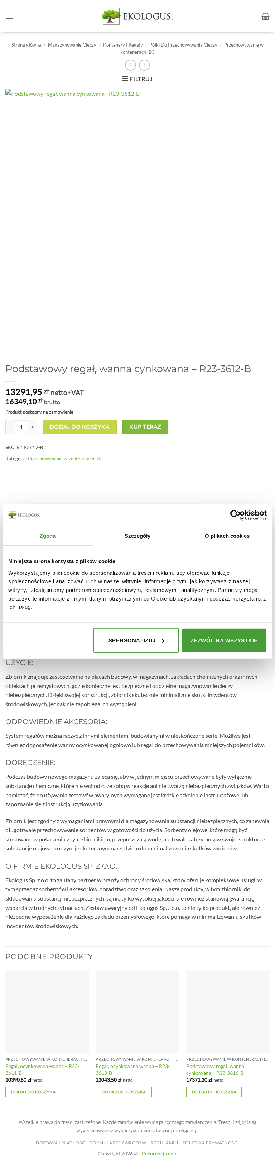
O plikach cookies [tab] (227, 536)
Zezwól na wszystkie (224, 640)
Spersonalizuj (132, 640)
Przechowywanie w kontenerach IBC (65, 458)
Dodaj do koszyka (80, 426)
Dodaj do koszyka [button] (33, 1092)
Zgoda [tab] (48, 536)
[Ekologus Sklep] (137, 16)
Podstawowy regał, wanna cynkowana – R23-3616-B (215, 1069)
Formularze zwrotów (118, 1142)
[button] (9, 16)
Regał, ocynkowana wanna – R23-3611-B (42, 1069)
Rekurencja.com (160, 1153)
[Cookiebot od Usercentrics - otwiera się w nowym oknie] (235, 515)
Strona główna (26, 45)
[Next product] (130, 65)
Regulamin (164, 1142)
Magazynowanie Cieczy (72, 45)
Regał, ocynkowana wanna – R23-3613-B (133, 1069)
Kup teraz (145, 426)
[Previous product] (144, 65)
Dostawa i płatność (60, 1142)
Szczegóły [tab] (138, 536)
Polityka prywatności (211, 1142)
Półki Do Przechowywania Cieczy (183, 45)
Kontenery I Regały (123, 45)
